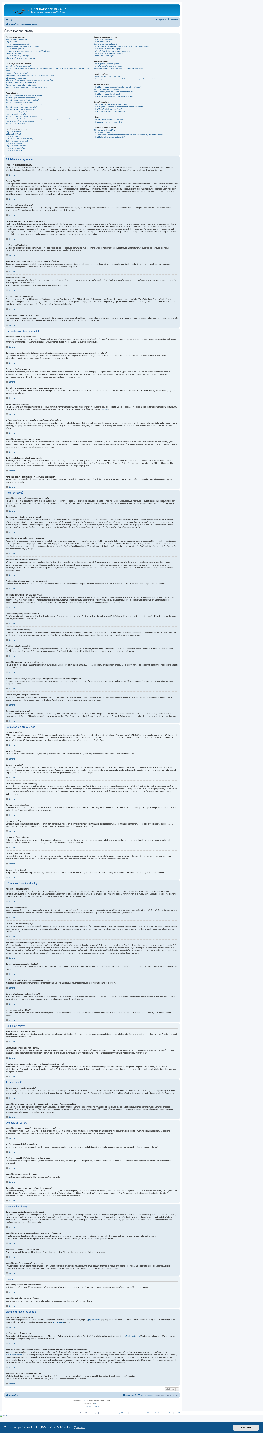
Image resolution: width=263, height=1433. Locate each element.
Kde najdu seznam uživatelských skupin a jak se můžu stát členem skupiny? (122, 46)
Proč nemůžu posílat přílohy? (16, 112)
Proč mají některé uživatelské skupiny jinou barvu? (112, 51)
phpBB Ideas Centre (131, 1336)
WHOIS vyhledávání (14, 1355)
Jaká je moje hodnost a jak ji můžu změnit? (21, 85)
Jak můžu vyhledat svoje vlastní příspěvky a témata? (113, 96)
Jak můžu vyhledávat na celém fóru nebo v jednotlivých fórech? (117, 87)
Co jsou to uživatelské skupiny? (105, 44)
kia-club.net (169, 1413)
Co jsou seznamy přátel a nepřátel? (107, 77)
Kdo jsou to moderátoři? (102, 42)
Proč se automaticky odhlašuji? (17, 56)
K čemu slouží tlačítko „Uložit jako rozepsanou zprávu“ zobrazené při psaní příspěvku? (38, 119)
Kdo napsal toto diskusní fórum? (105, 130)
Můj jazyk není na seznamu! (16, 78)
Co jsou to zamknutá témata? (16, 148)
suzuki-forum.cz (179, 1413)
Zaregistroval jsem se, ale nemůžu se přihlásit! (23, 46)
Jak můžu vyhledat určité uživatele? (107, 94)
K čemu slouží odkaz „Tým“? (104, 56)
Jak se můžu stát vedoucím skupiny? (107, 49)
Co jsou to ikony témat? (14, 150)
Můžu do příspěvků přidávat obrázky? (20, 139)
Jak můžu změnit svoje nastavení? (19, 66)
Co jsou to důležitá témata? (16, 146)
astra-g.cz (94, 1413)
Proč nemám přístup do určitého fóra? (20, 109)
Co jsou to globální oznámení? (17, 141)
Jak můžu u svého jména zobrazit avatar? (21, 83)
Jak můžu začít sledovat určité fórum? (108, 109)
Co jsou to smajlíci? (13, 136)
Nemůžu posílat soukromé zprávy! (106, 64)
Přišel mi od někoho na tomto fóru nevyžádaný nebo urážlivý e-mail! (119, 68)
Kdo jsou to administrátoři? (103, 39)
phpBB (105, 409)
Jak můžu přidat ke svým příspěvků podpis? (22, 100)
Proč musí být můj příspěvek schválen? (20, 121)
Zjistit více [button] (79, 1427)
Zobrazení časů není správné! (17, 73)
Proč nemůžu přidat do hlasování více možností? (24, 105)
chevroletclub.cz (135, 1413)
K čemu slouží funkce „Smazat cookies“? (21, 58)
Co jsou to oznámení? (14, 143)
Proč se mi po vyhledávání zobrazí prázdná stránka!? (113, 92)
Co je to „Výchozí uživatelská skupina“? (108, 53)
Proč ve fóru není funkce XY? (104, 132)
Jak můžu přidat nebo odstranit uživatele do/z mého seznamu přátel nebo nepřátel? (124, 79)
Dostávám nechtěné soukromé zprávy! (108, 66)
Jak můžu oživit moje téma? (16, 124)
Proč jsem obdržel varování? (16, 114)
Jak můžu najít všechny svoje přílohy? (108, 122)
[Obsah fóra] (18, 10)
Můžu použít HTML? (13, 134)
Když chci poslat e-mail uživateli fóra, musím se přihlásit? (27, 87)
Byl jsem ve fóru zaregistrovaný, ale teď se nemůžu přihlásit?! (28, 51)
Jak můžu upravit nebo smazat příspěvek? (21, 98)
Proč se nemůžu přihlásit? (15, 49)
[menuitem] (9, 20)
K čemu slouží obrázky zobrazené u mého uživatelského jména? (30, 80)
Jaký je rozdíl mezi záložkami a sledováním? (110, 104)
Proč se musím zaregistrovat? (17, 39)
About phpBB (58, 1322)
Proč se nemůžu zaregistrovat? (17, 44)
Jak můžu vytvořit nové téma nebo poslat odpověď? (25, 95)
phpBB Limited (94, 1320)
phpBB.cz (97, 1403)
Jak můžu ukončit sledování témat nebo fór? (110, 111)
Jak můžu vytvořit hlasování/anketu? (19, 102)
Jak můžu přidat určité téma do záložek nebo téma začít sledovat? (118, 107)
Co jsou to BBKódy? (13, 132)
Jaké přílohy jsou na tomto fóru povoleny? (109, 120)
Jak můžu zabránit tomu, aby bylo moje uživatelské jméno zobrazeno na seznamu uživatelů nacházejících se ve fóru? (47, 70)
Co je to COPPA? (12, 42)
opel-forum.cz (123, 1413)
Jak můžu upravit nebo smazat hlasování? (21, 107)
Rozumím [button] (246, 1427)
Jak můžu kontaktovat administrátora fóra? (109, 137)
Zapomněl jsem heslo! (14, 53)
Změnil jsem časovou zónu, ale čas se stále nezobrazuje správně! (30, 75)
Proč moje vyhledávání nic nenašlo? (107, 89)
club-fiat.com (159, 1413)
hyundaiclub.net (147, 1413)
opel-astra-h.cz (104, 1413)
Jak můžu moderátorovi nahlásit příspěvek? (22, 116)
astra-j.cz (114, 1413)
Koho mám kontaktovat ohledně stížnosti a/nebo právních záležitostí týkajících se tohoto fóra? (128, 135)
